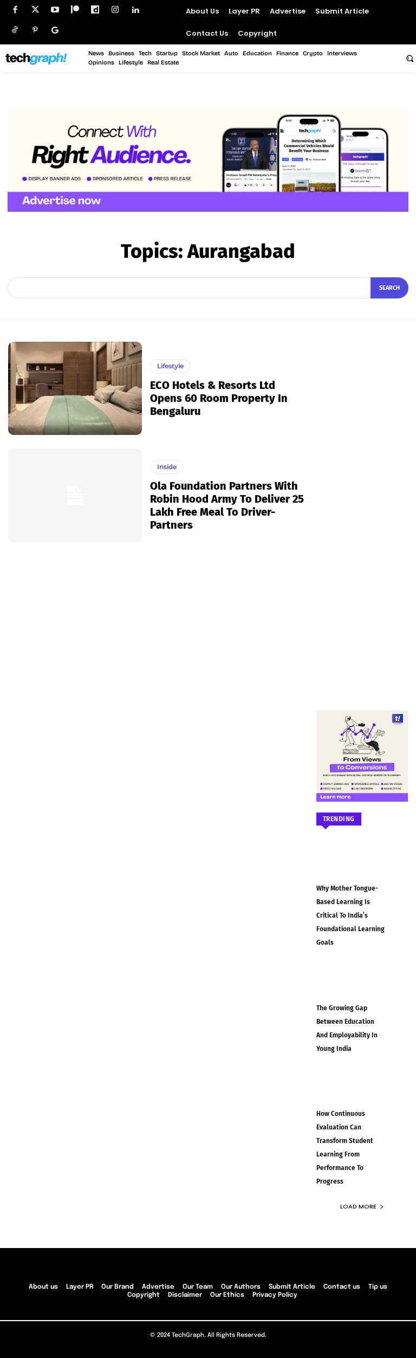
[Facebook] (15, 10)
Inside (167, 467)
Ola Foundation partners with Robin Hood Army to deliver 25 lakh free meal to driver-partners (227, 505)
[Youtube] (55, 10)
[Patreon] (75, 10)
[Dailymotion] (95, 10)
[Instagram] (115, 10)
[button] (409, 57)
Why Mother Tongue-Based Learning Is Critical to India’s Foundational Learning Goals (350, 915)
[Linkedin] (135, 10)
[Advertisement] (362, 504)
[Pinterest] (35, 30)
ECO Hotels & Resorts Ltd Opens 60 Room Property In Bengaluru (219, 398)
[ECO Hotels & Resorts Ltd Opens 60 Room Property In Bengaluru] (75, 389)
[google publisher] (55, 30)
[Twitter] (35, 10)
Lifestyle (170, 366)
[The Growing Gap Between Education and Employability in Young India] (362, 988)
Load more (358, 1206)
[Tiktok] (15, 30)
